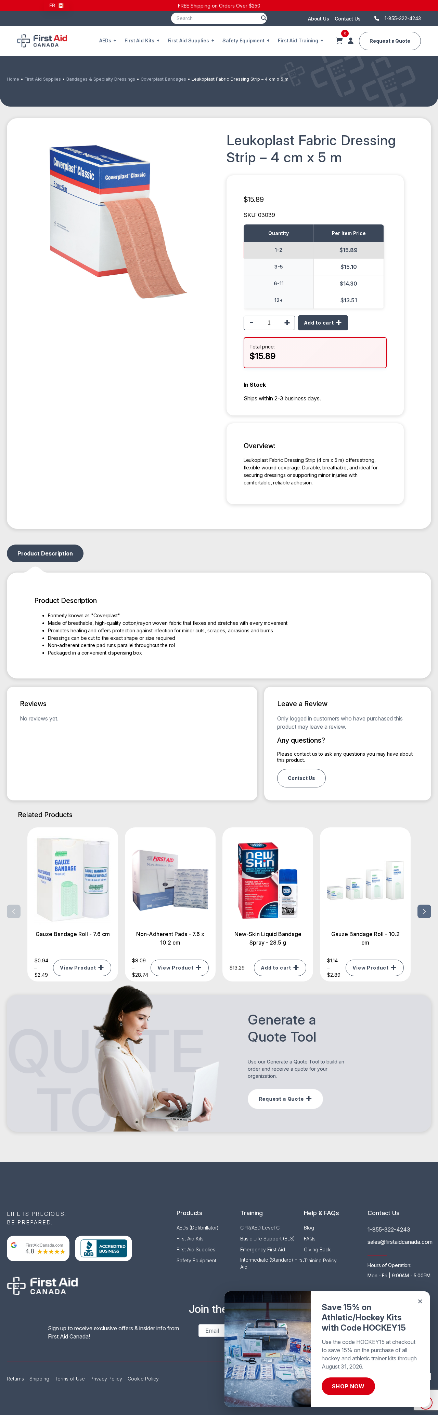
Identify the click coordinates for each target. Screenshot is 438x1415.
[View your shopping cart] (339, 41)
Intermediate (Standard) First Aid (272, 1263)
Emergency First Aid (262, 1249)
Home (13, 79)
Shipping (39, 1379)
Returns (15, 1379)
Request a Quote (390, 41)
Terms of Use (70, 1379)
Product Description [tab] (45, 553)
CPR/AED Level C (260, 1228)
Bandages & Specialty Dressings (100, 79)
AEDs (105, 40)
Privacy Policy (106, 1379)
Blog (309, 1228)
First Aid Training (298, 40)
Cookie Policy (143, 1379)
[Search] (264, 18)
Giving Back (317, 1249)
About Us (318, 19)
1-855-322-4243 (389, 1229)
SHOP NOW (348, 1386)
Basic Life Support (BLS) (267, 1238)
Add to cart (319, 323)
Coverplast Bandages (163, 79)
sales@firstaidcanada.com (400, 1241)
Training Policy (320, 1260)
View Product (78, 968)
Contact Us (348, 19)
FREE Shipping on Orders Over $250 (219, 6)
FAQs (309, 1238)
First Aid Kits (139, 40)
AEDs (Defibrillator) (198, 1228)
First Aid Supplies (188, 40)
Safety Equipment (243, 40)
